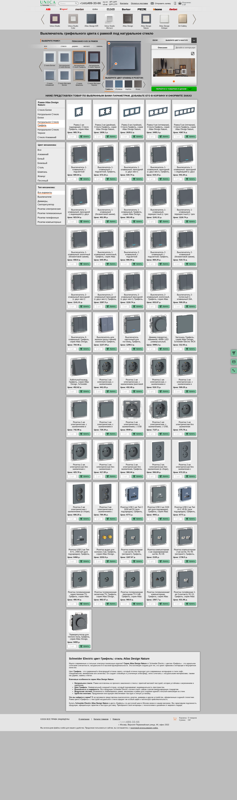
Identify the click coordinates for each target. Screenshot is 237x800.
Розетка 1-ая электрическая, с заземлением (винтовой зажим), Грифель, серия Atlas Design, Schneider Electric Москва (132, 385)
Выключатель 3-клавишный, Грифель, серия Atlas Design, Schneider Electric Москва (79, 341)
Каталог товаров (101, 719)
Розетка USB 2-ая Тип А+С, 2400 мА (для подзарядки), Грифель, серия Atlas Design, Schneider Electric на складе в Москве (79, 555)
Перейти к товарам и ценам (171, 89)
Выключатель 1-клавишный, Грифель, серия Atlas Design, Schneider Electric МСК (132, 213)
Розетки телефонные (48, 218)
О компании (84, 719)
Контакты (124, 3)
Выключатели (44, 197)
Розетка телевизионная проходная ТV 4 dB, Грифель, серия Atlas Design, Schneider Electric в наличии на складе (132, 597)
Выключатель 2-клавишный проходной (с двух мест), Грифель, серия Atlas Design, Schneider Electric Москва (132, 300)
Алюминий (43, 154)
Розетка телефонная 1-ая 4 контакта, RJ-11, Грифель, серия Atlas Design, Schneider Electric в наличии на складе (185, 597)
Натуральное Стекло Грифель (79, 66)
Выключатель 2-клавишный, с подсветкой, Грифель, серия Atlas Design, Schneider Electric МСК (158, 256)
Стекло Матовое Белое (64, 84)
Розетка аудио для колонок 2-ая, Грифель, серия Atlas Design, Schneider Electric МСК (105, 553)
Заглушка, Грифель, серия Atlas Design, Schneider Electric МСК (184, 339)
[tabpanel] (174, 67)
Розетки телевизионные (50, 213)
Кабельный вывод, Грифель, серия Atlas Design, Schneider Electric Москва (79, 383)
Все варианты (45, 192)
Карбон (128, 89)
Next (194, 19)
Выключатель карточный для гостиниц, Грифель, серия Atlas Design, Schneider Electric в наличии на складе (132, 342)
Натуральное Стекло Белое (64, 66)
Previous (42, 19)
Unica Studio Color (73, 27)
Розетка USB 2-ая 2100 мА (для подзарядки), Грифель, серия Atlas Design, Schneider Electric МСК (158, 511)
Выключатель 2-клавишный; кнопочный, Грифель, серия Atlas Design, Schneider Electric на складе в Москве (158, 300)
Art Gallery (182, 26)
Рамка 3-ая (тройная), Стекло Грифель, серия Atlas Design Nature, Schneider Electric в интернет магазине (132, 129)
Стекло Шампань (79, 84)
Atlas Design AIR (91, 26)
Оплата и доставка (139, 3)
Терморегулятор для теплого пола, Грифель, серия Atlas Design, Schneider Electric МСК (79, 638)
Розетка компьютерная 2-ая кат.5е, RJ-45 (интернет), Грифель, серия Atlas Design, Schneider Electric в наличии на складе (184, 555)
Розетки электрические (49, 209)
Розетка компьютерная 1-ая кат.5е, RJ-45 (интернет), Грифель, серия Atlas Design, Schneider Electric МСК (132, 554)
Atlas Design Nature (146, 27)
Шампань (42, 172)
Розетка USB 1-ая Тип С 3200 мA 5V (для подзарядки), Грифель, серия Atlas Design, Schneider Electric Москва (131, 512)
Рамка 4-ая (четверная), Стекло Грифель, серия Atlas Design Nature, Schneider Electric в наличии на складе (158, 129)
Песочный (43, 181)
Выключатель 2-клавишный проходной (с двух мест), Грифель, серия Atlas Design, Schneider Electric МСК (105, 299)
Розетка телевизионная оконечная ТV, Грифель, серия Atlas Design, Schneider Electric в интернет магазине (105, 596)
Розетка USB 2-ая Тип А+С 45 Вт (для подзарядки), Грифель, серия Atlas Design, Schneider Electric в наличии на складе (184, 512)
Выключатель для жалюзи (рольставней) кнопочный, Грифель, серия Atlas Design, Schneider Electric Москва (105, 342)
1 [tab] (173, 81)
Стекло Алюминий (50, 84)
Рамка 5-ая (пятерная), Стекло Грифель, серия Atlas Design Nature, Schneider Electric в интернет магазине (185, 129)
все (45, 46)
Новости (116, 719)
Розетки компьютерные (49, 222)
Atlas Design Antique (164, 27)
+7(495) (90, 3)
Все (39, 150)
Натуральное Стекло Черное (94, 66)
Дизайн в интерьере (185, 47)
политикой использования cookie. (144, 728)
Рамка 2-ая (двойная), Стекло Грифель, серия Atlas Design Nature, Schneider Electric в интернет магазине (105, 129)
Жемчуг (41, 176)
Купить (86, 136)
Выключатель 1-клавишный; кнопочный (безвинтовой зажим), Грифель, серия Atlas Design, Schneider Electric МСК (79, 257)
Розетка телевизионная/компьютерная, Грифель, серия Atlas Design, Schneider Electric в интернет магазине (158, 597)
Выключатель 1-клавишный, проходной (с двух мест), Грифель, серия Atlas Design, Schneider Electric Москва (158, 172)
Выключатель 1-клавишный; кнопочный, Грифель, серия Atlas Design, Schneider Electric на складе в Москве (105, 257)
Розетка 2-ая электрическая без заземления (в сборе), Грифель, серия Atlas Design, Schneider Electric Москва (158, 470)
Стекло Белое (49, 65)
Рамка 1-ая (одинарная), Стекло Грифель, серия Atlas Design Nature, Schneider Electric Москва (79, 130)
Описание (162, 47)
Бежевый (42, 163)
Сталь (41, 167)
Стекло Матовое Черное (94, 84)
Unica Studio (55, 26)
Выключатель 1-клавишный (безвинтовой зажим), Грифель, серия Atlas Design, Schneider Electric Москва (105, 215)
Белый (41, 159)
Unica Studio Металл (110, 27)
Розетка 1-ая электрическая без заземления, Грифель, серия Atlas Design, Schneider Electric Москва (131, 470)
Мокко (138, 89)
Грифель (109, 89)
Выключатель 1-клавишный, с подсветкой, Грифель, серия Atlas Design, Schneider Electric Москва (105, 172)
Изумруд (118, 89)
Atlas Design (128, 26)
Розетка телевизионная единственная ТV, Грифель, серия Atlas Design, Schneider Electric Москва (79, 596)
